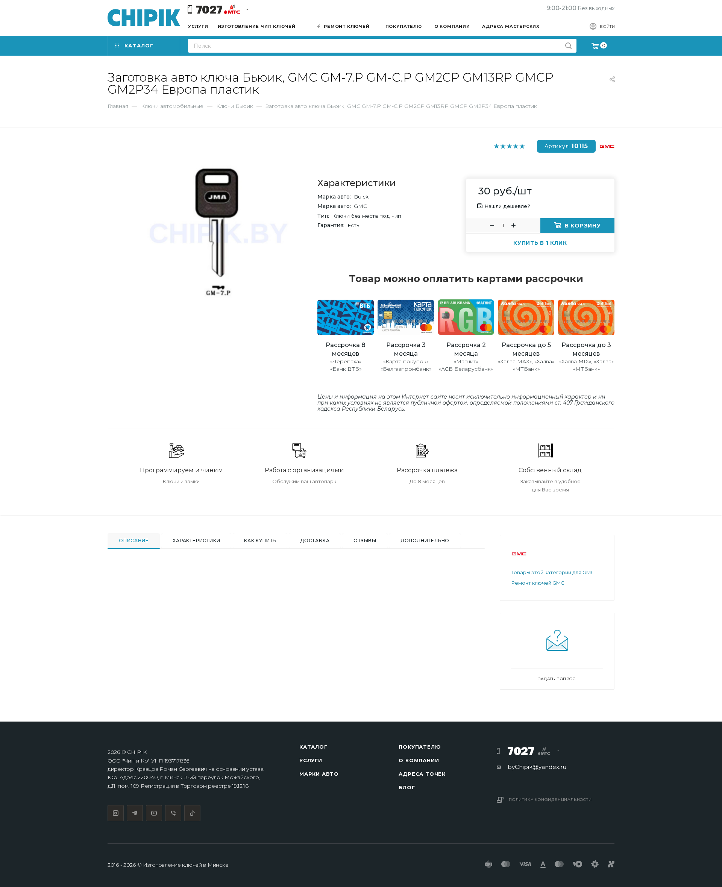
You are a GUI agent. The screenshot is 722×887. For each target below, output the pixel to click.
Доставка (314, 540)
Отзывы (364, 540)
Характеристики (196, 540)
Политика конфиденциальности (550, 799)
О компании (419, 760)
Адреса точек (422, 774)
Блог (407, 787)
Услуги (310, 760)
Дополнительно (424, 540)
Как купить (260, 540)
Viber (173, 813)
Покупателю (420, 747)
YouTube (154, 813)
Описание (134, 540)
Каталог (313, 747)
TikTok (192, 813)
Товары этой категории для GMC (553, 572)
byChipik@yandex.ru (537, 766)
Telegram (135, 813)
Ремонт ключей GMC (537, 583)
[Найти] (568, 46)
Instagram (116, 813)
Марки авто (319, 774)
